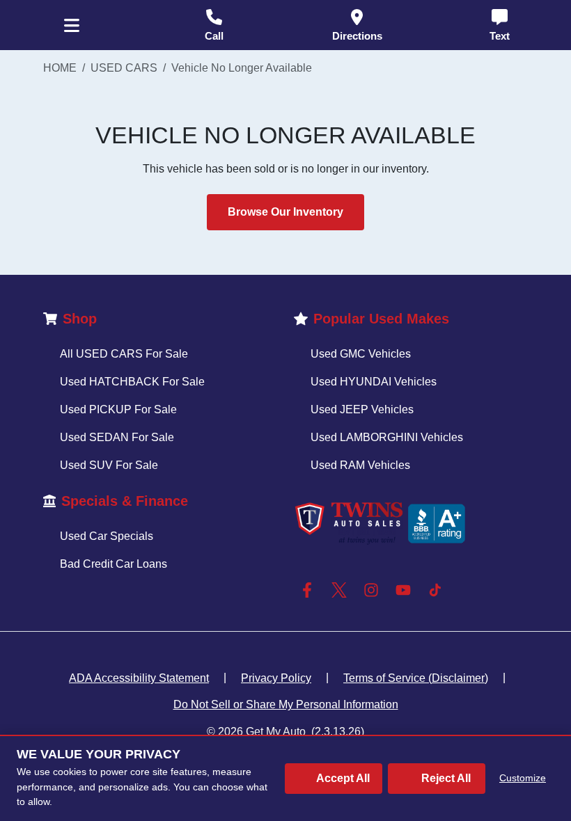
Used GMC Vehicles (361, 354)
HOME (60, 68)
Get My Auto (276, 732)
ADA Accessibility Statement (139, 678)
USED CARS (124, 68)
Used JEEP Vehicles (362, 409)
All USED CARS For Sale (124, 354)
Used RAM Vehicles (360, 465)
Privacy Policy (276, 678)
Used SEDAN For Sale (117, 437)
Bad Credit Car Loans (113, 564)
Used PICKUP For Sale (118, 409)
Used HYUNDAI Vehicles (374, 382)
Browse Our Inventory (285, 212)
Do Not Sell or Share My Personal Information (285, 704)
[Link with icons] (309, 590)
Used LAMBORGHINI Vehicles (387, 437)
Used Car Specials (106, 536)
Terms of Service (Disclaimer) (415, 678)
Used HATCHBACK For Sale (132, 382)
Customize (522, 777)
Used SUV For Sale (109, 465)
